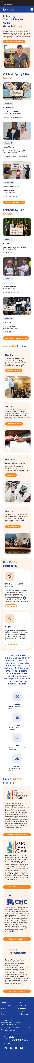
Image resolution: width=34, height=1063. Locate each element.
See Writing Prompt (13, 370)
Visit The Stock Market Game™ (17, 835)
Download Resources (14, 424)
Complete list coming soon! (14, 202)
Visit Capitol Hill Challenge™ (17, 939)
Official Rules (22, 1014)
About (19, 1002)
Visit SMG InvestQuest (17, 887)
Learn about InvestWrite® (14, 41)
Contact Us (21, 1005)
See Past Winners (13, 527)
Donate (20, 1011)
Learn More (11, 606)
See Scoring (11, 475)
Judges (3, 1011)
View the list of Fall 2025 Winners (16, 338)
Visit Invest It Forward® (17, 991)
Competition (6, 1005)
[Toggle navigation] (32, 3)
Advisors (4, 1008)
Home (3, 1002)
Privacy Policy (22, 1008)
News (3, 1014)
